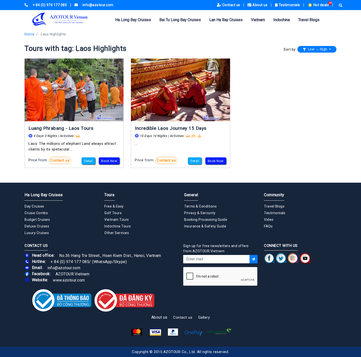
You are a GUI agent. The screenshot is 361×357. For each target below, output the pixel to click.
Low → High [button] (317, 49)
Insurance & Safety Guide (205, 226)
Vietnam (258, 19)
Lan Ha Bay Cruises (226, 19)
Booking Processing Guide (205, 220)
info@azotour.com (63, 267)
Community (274, 195)
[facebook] (269, 258)
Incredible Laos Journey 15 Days (171, 128)
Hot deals (321, 5)
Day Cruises (34, 206)
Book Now (109, 161)
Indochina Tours (117, 226)
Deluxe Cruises (37, 226)
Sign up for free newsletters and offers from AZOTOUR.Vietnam (216, 248)
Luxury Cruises (37, 233)
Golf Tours (113, 213)
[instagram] (293, 258)
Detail (88, 161)
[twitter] (281, 258)
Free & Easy (114, 206)
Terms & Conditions (200, 206)
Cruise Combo (36, 213)
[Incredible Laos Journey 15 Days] (180, 90)
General (191, 195)
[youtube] (305, 258)
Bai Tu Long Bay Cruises (180, 19)
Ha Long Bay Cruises (133, 19)
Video (269, 220)
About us (260, 5)
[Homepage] (67, 19)
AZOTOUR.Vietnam (73, 273)
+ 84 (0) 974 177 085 (70, 261)
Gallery (204, 317)
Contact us (231, 5)
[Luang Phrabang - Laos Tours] (74, 90)
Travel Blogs (308, 19)
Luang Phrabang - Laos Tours (61, 128)
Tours (109, 195)
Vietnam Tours (116, 220)
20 (330, 2)
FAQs (268, 226)
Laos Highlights (53, 34)
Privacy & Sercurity (200, 213)
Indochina (281, 19)
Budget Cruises (37, 220)
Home (29, 34)
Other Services (116, 233)
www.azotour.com (69, 280)
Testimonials (289, 5)
